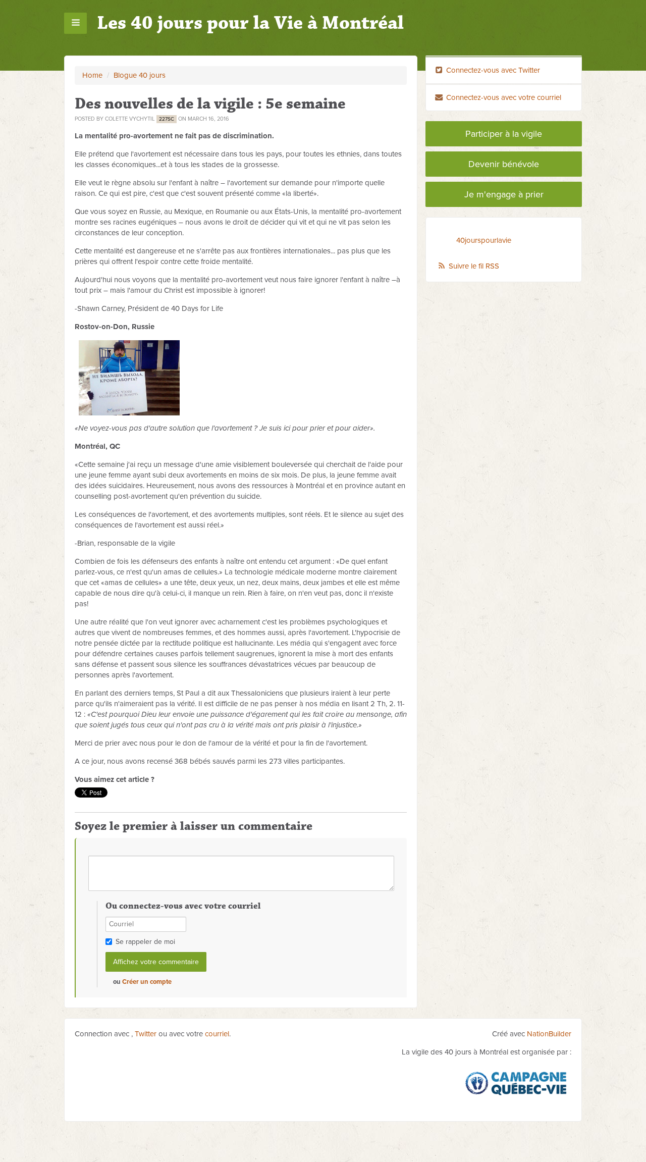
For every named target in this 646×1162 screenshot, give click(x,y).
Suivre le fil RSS (474, 266)
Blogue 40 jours (140, 75)
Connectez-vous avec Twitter (492, 70)
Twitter (145, 1033)
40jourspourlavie (483, 240)
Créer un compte (147, 982)
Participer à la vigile (503, 133)
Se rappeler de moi (145, 941)
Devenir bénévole (503, 164)
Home (92, 75)
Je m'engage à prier (504, 194)
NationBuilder (549, 1033)
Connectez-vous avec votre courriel (502, 97)
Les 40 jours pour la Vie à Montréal (250, 23)
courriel (217, 1033)
